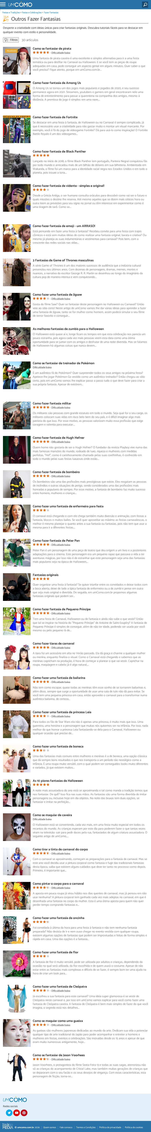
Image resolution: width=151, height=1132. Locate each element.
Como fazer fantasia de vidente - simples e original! (68, 186)
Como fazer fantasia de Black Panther (59, 152)
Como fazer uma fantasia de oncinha (58, 918)
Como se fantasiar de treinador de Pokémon (63, 363)
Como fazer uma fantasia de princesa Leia (62, 712)
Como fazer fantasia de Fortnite (55, 117)
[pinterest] (24, 1113)
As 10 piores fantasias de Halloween (58, 781)
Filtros (13, 39)
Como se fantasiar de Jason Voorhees (59, 1055)
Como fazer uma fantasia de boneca (58, 747)
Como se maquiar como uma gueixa (58, 1021)
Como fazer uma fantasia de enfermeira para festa (68, 506)
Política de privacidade (110, 1127)
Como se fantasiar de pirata (52, 49)
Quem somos (49, 1127)
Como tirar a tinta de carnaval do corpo (60, 849)
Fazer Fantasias (51, 13)
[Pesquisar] (145, 4)
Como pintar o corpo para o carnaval (58, 884)
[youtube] (16, 1113)
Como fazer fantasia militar (52, 404)
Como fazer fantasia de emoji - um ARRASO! (64, 226)
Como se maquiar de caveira (52, 815)
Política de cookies (134, 1127)
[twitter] (9, 1113)
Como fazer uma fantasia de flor (55, 952)
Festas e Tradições (11, 13)
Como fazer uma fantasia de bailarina (59, 678)
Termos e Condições (86, 1127)
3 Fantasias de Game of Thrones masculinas (63, 260)
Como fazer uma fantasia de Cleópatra (60, 987)
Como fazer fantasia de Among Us (57, 83)
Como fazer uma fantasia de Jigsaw (57, 295)
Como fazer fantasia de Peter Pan (56, 541)
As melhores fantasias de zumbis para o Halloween (68, 329)
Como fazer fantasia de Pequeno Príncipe (62, 609)
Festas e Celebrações (32, 13)
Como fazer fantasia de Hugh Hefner (58, 438)
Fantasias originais (45, 575)
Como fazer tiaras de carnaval (53, 644)
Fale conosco (66, 1127)
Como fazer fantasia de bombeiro (56, 472)
